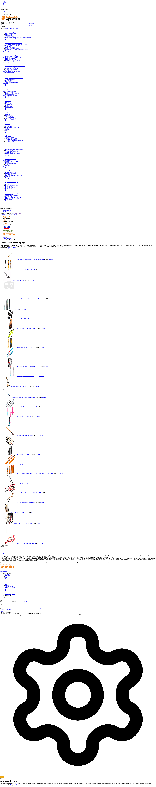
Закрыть (2, 603)
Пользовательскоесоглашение (9, 591)
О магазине (7, 574)
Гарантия (7, 584)
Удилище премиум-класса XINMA (18, 280)
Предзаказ (7, 575)
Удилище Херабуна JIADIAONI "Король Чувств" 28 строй (29, 464)
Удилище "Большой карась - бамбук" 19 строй (26, 328)
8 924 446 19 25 (32, 25)
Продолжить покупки (7, 210)
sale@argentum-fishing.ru (5, 570)
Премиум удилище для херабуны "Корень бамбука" (24, 269)
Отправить (26, 601)
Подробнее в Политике (15, 784)
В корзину (5, 211)
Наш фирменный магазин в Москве (12, 582)
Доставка (5, 2)
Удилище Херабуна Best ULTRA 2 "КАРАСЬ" (20, 386)
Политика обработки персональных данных (14, 589)
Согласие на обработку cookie (11, 592)
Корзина (6, 11)
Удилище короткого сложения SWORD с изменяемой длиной (24, 397)
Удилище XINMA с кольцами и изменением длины (27, 366)
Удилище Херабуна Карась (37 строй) (19, 512)
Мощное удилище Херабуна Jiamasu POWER (26, 543)
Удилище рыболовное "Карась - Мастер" (25, 337)
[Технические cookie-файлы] (12, 785)
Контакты (5, 6)
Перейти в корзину (14, 214)
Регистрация (15, 28)
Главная (4, 1)
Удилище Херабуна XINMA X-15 (24, 454)
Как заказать (8, 583)
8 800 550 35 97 (32, 23)
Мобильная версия (4, 571)
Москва (6, 28)
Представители (6, 5)
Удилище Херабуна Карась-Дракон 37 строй (26, 502)
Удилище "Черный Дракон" (23, 318)
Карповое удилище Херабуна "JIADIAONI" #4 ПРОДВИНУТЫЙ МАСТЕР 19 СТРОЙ (35, 473)
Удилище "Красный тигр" (16, 533)
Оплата (4, 3)
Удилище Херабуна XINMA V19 (24, 416)
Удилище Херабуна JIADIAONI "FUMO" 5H (26, 347)
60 (7, 248)
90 (8, 248)
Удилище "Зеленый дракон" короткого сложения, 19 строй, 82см (30, 298)
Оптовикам (7, 585)
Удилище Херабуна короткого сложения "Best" (27, 406)
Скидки (4, 4)
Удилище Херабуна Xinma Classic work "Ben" (23, 523)
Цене (15, 247)
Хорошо (2, 777)
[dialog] (78, 697)
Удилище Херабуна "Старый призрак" (25, 483)
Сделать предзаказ (39, 608)
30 (6, 248)
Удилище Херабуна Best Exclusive (24, 425)
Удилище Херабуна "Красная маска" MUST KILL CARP (29, 492)
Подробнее (32, 774)
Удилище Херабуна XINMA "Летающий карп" (27, 444)
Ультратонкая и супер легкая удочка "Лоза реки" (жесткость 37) (30, 259)
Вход (11, 28)
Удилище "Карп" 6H (15, 309)
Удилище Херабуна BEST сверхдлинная (23, 289)
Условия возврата (9, 586)
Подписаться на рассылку (10, 587)
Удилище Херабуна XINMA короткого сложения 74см (28, 356)
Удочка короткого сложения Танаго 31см (25, 435)
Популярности (11, 247)
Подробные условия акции (6, 609)
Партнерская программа (10, 594)
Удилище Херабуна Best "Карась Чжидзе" (25, 376)
